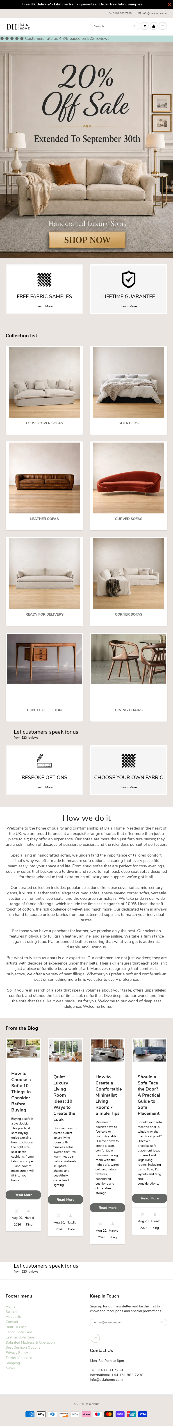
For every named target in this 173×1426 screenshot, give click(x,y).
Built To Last (16, 1327)
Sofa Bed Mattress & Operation (30, 1342)
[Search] (133, 26)
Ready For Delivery (44, 614)
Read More (23, 1194)
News (10, 1368)
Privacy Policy (17, 1352)
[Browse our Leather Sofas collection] (44, 478)
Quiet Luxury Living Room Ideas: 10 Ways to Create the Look (64, 1098)
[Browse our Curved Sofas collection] (128, 478)
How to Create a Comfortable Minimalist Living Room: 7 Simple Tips (109, 1095)
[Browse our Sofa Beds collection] (128, 382)
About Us (13, 1316)
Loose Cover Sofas (44, 423)
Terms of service (19, 1357)
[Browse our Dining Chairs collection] (128, 658)
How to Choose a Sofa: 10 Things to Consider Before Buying (21, 1092)
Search (11, 1311)
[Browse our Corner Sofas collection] (128, 573)
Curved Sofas (128, 518)
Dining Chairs (129, 710)
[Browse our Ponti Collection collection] (44, 658)
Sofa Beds (129, 423)
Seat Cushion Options (23, 1347)
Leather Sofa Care (20, 1337)
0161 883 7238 (122, 13)
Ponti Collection (44, 710)
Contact (12, 1321)
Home (10, 1306)
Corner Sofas (128, 614)
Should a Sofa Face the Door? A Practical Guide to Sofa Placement (149, 1095)
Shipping (13, 1363)
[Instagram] (95, 1338)
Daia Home (92, 1404)
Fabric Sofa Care (19, 1332)
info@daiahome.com (155, 13)
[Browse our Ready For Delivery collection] (44, 573)
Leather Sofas (44, 518)
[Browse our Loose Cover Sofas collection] (44, 382)
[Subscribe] (161, 1322)
